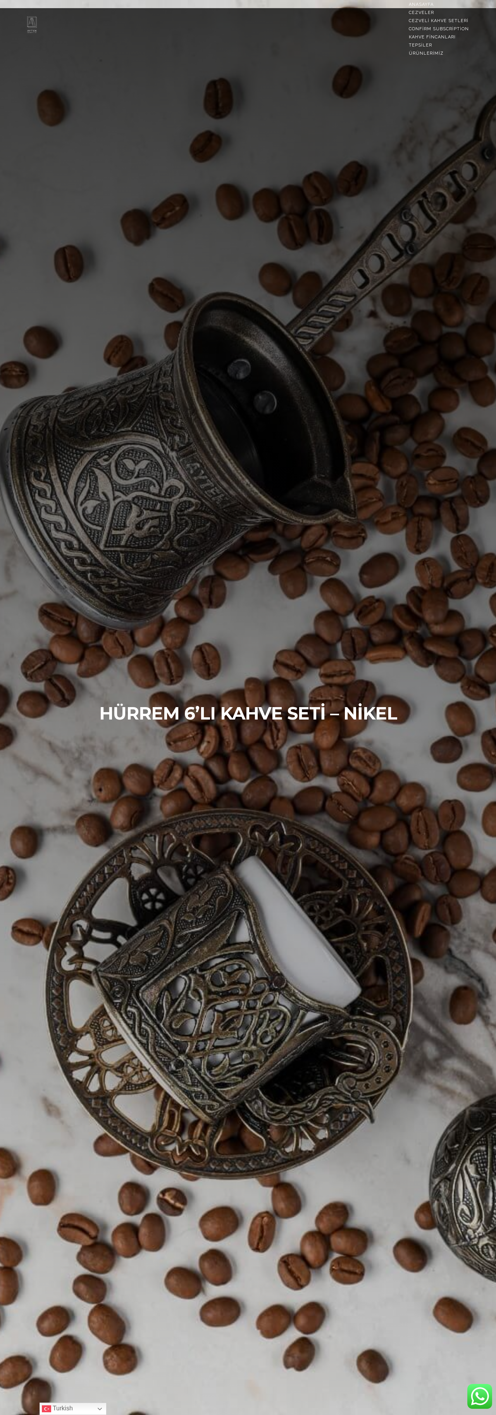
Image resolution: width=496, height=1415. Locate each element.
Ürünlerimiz (426, 53)
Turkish (62, 1408)
